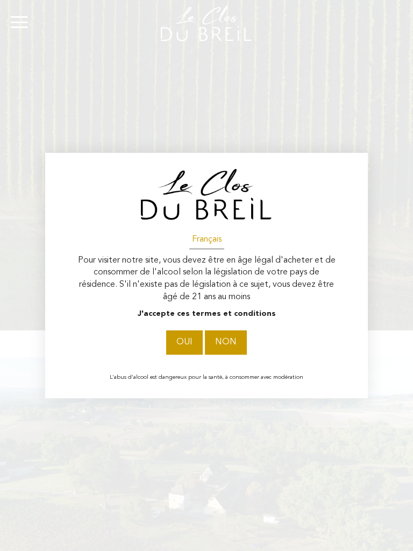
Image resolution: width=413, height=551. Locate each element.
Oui (184, 342)
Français (207, 239)
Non (226, 342)
